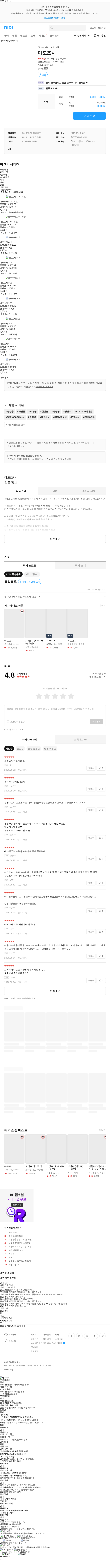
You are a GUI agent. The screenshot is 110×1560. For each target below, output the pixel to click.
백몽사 (61, 644)
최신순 (9, 748)
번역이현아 (32, 574)
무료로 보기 (5, 1439)
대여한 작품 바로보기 (26, 1407)
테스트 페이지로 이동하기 (55, 18)
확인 (2, 1425)
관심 (44, 74)
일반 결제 (17, 1461)
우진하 (40, 1170)
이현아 (56, 62)
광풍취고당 (72, 644)
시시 (76, 1172)
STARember (51, 644)
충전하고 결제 (6, 1461)
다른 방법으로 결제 (9, 1394)
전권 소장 (89, 115)
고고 (36, 647)
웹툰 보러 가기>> (15, 446)
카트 (2, 182)
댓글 (91, 768)
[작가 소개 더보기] (55, 598)
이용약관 (7, 1366)
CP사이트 (35, 1347)
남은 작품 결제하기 (8, 1407)
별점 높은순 (34, 748)
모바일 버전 (5, 1556)
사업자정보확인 (45, 1366)
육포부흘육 (93, 1172)
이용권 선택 (5, 1437)
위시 (2, 180)
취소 (2, 1313)
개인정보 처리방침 (18, 1366)
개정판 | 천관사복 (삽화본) (34, 642)
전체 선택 (4, 172)
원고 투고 (47, 1339)
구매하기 (12, 1513)
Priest (70, 1172)
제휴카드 (34, 1339)
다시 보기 (15, 1526)
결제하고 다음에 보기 (26, 1459)
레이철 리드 (30, 1170)
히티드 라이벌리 (33, 1166)
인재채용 (58, 1343)
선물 (2, 185)
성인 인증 (4, 1308)
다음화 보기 (5, 1526)
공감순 (20, 748)
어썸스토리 (104, 1172)
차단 (25, 770)
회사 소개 (59, 1339)
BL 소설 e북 (43, 47)
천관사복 (50, 640)
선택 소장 (4, 187)
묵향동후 (42, 62)
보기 (2, 1501)
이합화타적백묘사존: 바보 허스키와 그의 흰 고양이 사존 (98, 1167)
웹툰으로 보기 (52, 88)
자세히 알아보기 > (44, 386)
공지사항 (12, 1341)
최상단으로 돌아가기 (16, 1325)
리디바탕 (34, 1351)
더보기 (102, 605)
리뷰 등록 (96, 721)
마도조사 (8, 640)
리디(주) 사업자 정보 (12, 1362)
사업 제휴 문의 (49, 1343)
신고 (20, 770)
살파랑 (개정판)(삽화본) (75, 1167)
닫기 (6, 1501)
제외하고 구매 (6, 1318)
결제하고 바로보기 (8, 1459)
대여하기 (4, 1513)
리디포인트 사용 (8, 1456)
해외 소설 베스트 (11, 1227)
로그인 (98, 28)
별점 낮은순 (50, 748)
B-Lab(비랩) (43, 65)
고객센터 (12, 1334)
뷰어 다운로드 (36, 1343)
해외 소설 (55, 47)
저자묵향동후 (13, 574)
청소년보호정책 (32, 1366)
